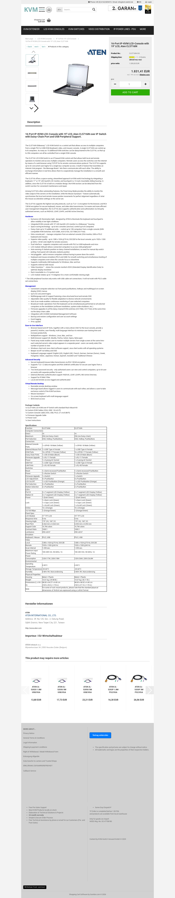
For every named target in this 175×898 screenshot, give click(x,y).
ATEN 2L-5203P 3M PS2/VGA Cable (139, 690)
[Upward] (167, 897)
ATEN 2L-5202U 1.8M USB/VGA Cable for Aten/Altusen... (36, 690)
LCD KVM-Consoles (54, 29)
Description (33, 122)
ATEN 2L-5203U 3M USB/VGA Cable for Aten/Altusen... (61, 690)
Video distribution (99, 29)
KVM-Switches (76, 29)
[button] (139, 2)
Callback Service (29, 771)
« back (29, 47)
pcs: (112, 79)
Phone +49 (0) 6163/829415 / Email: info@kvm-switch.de (111, 2)
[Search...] (94, 9)
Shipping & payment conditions (35, 747)
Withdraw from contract (34, 887)
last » (44, 47)
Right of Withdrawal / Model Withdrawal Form (40, 752)
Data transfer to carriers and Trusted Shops (40, 761)
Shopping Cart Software (78, 894)
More (143, 29)
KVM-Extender (32, 29)
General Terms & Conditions (34, 738)
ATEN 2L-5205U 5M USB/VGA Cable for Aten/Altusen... (87, 690)
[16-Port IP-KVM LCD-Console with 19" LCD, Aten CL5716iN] (74, 79)
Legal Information (30, 743)
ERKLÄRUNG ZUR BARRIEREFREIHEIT (37, 766)
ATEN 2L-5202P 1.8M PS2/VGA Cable (113, 690)
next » (36, 47)
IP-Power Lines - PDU (125, 29)
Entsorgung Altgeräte (31, 756)
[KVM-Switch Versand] (37, 9)
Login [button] (149, 2)
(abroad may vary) (135, 60)
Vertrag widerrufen (100, 735)
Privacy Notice (28, 733)
